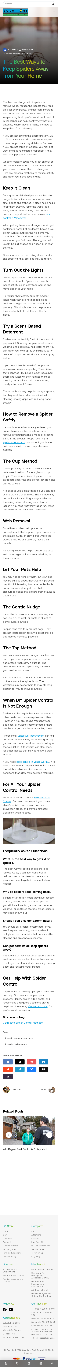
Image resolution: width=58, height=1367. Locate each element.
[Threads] (43, 1069)
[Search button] (52, 3)
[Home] (5, 1363)
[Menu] (53, 12)
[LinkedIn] (43, 1061)
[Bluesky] (31, 1069)
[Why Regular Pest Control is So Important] (29, 1130)
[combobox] (26, 3)
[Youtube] (11, 1309)
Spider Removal (13, 53)
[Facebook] (8, 1061)
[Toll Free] (17, 1363)
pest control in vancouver (19, 1038)
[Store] (40, 1363)
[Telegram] (20, 1069)
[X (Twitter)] (20, 1061)
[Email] (8, 1076)
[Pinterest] (31, 1061)
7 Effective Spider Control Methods (23, 1022)
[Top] (52, 1363)
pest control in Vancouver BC (32, 761)
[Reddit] (8, 1069)
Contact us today (38, 1006)
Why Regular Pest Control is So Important (25, 1149)
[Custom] (29, 1363)
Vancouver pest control (31, 735)
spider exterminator (14, 442)
